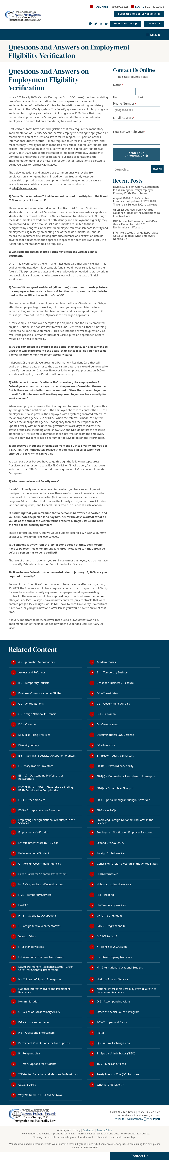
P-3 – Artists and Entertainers (36, 1032)
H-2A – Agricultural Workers (114, 884)
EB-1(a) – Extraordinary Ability (115, 766)
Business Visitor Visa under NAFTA (39, 693)
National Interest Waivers (112, 979)
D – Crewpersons (107, 724)
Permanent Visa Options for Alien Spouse (44, 1043)
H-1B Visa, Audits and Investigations (40, 884)
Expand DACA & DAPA (110, 843)
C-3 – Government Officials (113, 703)
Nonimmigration (28, 1001)
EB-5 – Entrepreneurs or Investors (39, 810)
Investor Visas (27, 936)
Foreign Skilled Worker (111, 853)
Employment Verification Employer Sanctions (125, 832)
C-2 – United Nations (31, 703)
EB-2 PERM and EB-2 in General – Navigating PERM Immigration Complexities (45, 788)
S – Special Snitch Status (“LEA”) (116, 1053)
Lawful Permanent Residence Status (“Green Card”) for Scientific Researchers (45, 968)
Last (140, 97)
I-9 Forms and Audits (109, 915)
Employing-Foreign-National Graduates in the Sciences (46, 821)
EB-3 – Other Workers (31, 800)
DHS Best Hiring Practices (34, 735)
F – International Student (33, 853)
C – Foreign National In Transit (37, 714)
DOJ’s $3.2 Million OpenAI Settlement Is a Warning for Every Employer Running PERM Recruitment (136, 190)
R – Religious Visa (29, 1053)
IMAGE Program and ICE (112, 926)
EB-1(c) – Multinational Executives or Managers (126, 776)
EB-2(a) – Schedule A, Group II (115, 788)
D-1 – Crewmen (106, 714)
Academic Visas (106, 662)
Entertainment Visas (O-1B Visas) (38, 843)
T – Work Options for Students (37, 1064)
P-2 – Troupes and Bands (112, 1022)
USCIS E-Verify (27, 1084)
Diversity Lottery (28, 745)
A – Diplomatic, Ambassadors (36, 662)
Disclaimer (88, 1130)
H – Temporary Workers (111, 905)
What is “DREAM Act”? (110, 1084)
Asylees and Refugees (31, 672)
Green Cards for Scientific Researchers (42, 874)
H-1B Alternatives (107, 874)
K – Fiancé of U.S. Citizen (112, 947)
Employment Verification (33, 832)
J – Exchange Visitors (31, 947)
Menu (155, 35)
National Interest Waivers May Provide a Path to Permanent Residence (126, 990)
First (115, 97)
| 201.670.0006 (149, 6)
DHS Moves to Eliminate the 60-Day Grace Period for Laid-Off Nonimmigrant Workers (135, 224)
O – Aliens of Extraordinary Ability (39, 1012)
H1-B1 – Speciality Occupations (37, 915)
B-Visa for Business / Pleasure (115, 683)
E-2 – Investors (106, 745)
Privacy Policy (104, 1130)
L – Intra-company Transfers (114, 957)
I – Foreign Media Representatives (39, 926)
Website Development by (137, 1118)
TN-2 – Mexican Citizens (111, 1064)
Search (152, 23)
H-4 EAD (23, 905)
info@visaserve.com (24, 188)
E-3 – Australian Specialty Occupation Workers (47, 755)
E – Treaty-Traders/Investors (35, 766)
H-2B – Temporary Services (34, 895)
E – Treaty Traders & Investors (115, 755)
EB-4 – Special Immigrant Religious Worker (123, 800)
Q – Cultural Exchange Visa (113, 1043)
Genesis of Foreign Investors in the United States (127, 863)
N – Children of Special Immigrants (40, 979)
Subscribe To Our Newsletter (137, 14)
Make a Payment (124, 23)
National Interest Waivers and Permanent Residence (44, 990)
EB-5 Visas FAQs (106, 810)
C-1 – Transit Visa (107, 693)
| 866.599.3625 (111, 6)
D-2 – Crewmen (27, 724)
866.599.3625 (91, 1147)
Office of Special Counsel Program (118, 1012)
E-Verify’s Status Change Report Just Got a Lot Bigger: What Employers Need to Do (135, 236)
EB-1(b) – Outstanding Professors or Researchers (40, 777)
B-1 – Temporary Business (113, 672)
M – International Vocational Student (120, 967)
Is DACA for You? (107, 936)
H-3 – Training (105, 895)
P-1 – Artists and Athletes (33, 1022)
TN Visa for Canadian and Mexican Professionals (48, 1074)
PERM (100, 1032)
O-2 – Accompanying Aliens (113, 1001)
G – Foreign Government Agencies (39, 863)
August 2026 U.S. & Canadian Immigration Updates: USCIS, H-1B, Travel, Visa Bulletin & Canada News (135, 201)
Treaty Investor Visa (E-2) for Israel (118, 1074)
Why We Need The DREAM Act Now (40, 1095)
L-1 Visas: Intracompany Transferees (41, 957)
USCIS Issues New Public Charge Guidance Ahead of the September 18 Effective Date (136, 213)
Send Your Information (135, 154)
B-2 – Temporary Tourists (33, 683)
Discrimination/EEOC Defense (115, 735)
